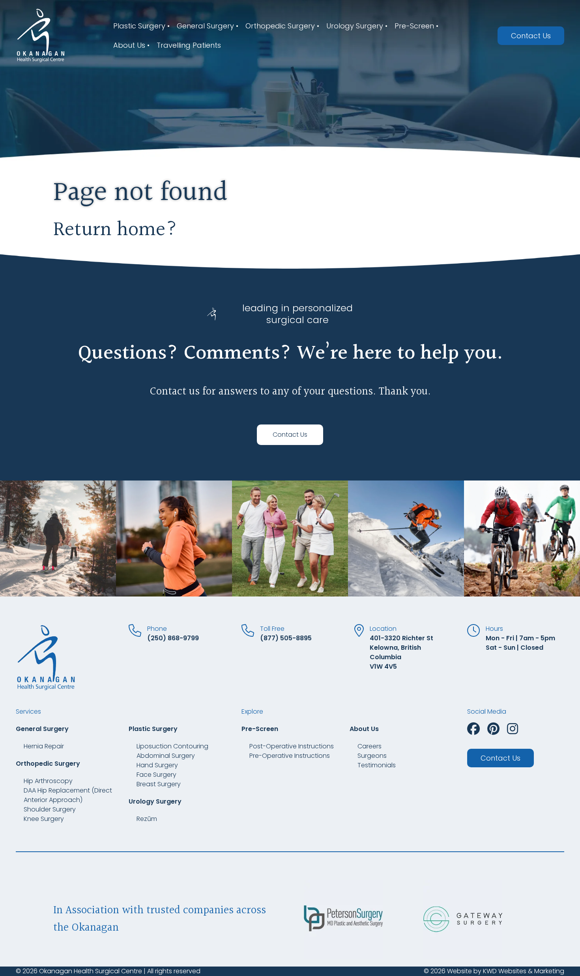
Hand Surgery (157, 765)
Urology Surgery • (356, 26)
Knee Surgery (44, 818)
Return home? (115, 230)
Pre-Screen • (416, 26)
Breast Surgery (159, 784)
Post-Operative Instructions (291, 746)
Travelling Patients (189, 45)
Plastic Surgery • (141, 26)
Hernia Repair (44, 746)
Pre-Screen (259, 728)
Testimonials (376, 765)
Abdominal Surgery (166, 755)
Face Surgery (156, 774)
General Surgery (42, 728)
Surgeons (372, 755)
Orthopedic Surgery (48, 763)
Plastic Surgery (153, 728)
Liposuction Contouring (172, 746)
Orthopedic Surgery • (282, 26)
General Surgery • (207, 26)
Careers (369, 746)
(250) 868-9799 (173, 638)
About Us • (131, 45)
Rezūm (147, 818)
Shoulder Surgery (50, 809)
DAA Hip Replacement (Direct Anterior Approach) (68, 795)
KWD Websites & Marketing (523, 971)
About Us (364, 728)
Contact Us (531, 36)
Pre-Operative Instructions (289, 755)
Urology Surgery (155, 801)
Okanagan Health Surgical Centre (90, 971)
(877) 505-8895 (286, 638)
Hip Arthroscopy (48, 780)
